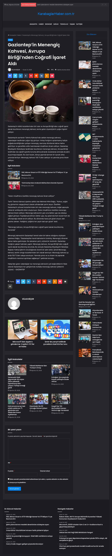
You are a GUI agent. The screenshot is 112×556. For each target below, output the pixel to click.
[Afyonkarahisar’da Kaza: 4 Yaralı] (85, 313)
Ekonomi (48, 24)
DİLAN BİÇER (16, 70)
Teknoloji (64, 24)
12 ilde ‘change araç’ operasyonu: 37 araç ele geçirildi (98, 179)
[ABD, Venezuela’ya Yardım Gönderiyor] (85, 290)
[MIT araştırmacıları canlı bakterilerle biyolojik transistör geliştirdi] (85, 137)
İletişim (79, 24)
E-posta (11, 471)
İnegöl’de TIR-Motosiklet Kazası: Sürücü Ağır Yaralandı (60, 408)
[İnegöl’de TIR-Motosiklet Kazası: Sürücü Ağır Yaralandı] (61, 399)
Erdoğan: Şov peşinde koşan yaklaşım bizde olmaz (60, 379)
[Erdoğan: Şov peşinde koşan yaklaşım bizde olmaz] (61, 370)
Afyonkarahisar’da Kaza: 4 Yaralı (97, 312)
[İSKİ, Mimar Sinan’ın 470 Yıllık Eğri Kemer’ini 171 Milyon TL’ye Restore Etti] (14, 175)
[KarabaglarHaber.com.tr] (56, 13)
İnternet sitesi (45, 471)
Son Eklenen (91, 34)
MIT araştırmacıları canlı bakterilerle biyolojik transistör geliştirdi (98, 141)
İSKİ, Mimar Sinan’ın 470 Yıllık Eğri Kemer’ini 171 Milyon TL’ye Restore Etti (97, 48)
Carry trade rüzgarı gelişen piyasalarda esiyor (97, 122)
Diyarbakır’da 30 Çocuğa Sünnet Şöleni (38, 407)
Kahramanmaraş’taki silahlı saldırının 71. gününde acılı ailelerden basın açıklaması (16, 410)
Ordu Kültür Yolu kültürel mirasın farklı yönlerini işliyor (55, 4)
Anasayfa (33, 24)
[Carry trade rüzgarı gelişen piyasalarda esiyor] (85, 120)
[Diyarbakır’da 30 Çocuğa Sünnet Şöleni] (39, 399)
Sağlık (56, 24)
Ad (9, 463)
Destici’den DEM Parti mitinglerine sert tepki (97, 338)
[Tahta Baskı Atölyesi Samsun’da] (85, 326)
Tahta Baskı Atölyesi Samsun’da (97, 325)
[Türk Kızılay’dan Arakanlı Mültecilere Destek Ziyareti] (14, 185)
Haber (41, 24)
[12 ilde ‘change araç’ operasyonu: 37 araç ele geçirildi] (85, 178)
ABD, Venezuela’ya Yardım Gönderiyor (97, 290)
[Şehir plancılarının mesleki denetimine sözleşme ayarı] (85, 65)
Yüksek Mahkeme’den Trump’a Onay (38, 367)
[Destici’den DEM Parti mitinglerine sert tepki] (85, 338)
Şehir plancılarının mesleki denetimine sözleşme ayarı (97, 67)
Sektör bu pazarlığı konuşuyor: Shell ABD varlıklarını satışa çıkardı (97, 104)
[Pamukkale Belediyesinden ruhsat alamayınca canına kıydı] (85, 353)
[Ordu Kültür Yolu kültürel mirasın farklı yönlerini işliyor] (85, 84)
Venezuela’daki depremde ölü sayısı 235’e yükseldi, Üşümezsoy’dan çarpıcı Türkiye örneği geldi (16, 382)
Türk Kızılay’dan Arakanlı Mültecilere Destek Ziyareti (42, 183)
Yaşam (72, 24)
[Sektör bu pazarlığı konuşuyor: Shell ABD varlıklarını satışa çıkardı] (85, 101)
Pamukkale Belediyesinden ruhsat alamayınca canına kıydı (98, 354)
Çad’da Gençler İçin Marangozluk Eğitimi (87, 303)
